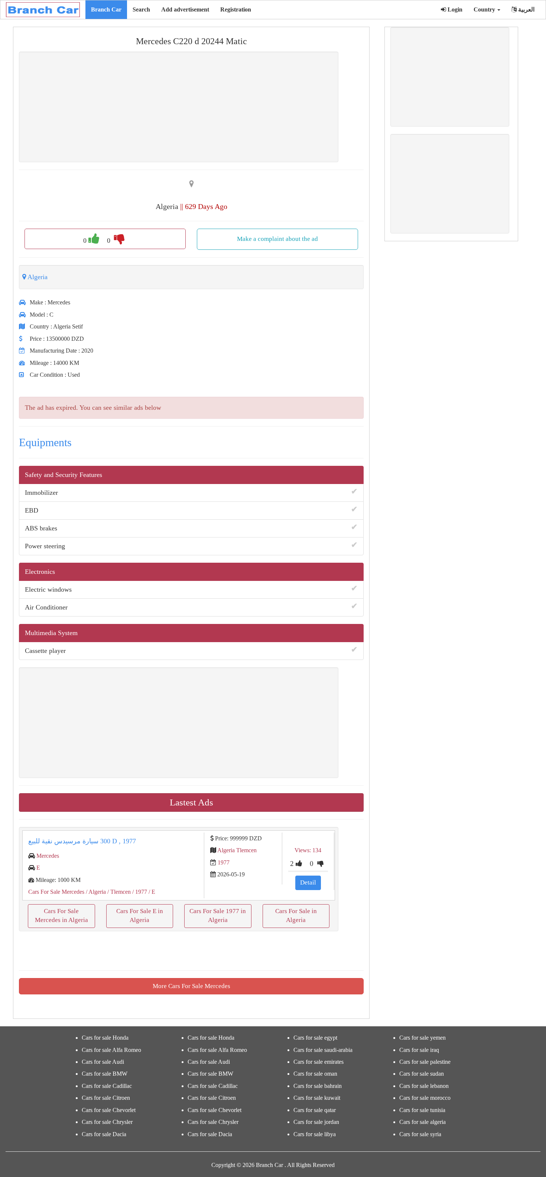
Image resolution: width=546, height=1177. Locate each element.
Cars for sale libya (314, 1134)
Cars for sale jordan (316, 1122)
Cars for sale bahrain (317, 1086)
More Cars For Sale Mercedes (191, 986)
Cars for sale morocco (425, 1098)
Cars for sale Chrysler (107, 1122)
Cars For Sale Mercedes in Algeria (61, 915)
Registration (235, 9)
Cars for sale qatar (314, 1110)
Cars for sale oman (315, 1073)
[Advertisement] (178, 107)
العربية (525, 9)
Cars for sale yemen (422, 1037)
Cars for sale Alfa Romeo (111, 1050)
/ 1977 (139, 892)
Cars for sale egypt (315, 1037)
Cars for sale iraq (419, 1050)
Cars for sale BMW (104, 1073)
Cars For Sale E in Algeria (139, 915)
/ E (151, 892)
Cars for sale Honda (105, 1037)
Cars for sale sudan (421, 1073)
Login (454, 9)
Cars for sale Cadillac (107, 1086)
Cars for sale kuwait (316, 1098)
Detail (308, 882)
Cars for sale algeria (422, 1122)
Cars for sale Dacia (104, 1134)
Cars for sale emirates (318, 1062)
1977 (224, 862)
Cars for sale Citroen (106, 1098)
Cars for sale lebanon (424, 1086)
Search (141, 9)
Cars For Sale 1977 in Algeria (217, 915)
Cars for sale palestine (425, 1062)
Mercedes (47, 856)
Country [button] (485, 9)
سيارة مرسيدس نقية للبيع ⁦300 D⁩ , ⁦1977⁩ (82, 841)
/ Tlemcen (118, 892)
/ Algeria (95, 892)
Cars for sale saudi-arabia (322, 1050)
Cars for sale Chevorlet (109, 1110)
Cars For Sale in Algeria (296, 915)
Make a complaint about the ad (277, 238)
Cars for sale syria (420, 1134)
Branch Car (106, 9)
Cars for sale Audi (103, 1062)
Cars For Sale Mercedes (56, 892)
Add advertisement (185, 9)
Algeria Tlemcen (237, 850)
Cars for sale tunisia (422, 1110)
